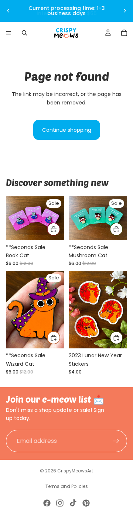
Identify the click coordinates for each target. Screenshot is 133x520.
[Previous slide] (8, 11)
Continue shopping (66, 130)
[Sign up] (116, 441)
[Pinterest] (86, 503)
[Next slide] (125, 11)
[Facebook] (46, 503)
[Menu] (8, 32)
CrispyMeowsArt (75, 471)
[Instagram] (59, 503)
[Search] (24, 33)
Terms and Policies (66, 486)
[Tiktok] (73, 503)
